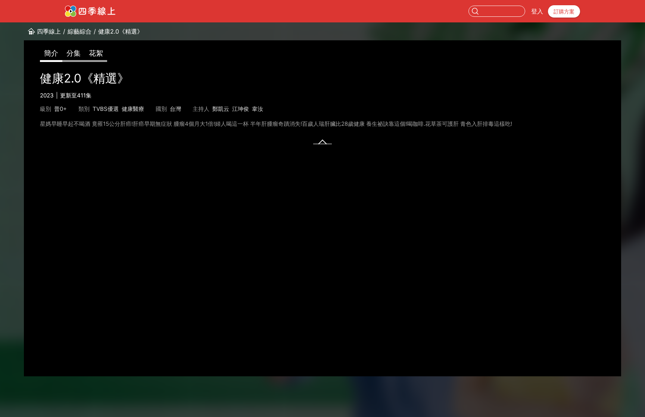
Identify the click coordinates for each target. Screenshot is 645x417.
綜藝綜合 (79, 31)
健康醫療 (133, 108)
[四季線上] (90, 11)
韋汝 (257, 108)
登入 (537, 11)
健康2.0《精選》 (120, 31)
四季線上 (49, 31)
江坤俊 (240, 108)
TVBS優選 (106, 108)
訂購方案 (564, 11)
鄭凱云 (220, 108)
